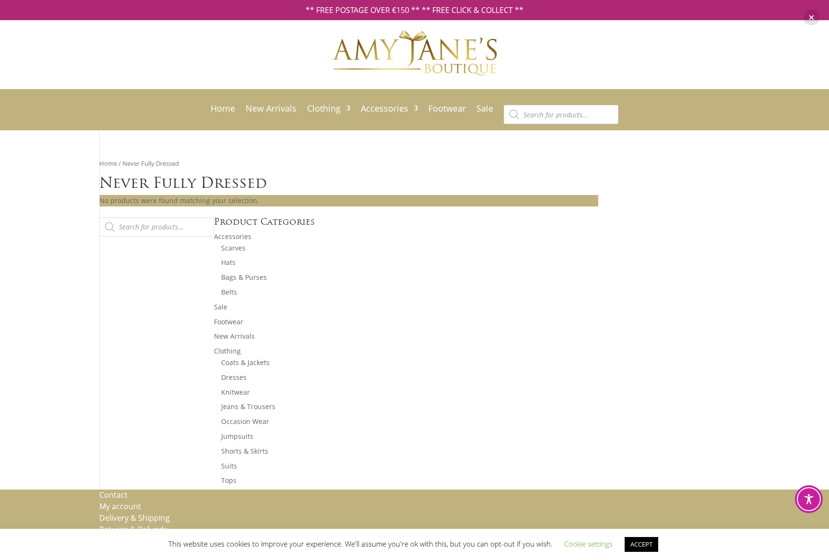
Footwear (447, 109)
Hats (228, 262)
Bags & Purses (244, 277)
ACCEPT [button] (641, 544)
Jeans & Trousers (248, 406)
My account (120, 506)
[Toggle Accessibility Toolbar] (809, 499)
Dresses (234, 377)
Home (223, 109)
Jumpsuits (237, 436)
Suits (229, 465)
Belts (229, 292)
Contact (113, 495)
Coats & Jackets (245, 362)
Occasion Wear (245, 421)
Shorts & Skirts (244, 451)
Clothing (324, 109)
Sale (484, 109)
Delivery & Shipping (134, 518)
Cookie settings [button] (588, 544)
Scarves (233, 247)
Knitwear (235, 392)
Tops (229, 480)
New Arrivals (271, 109)
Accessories (384, 109)
